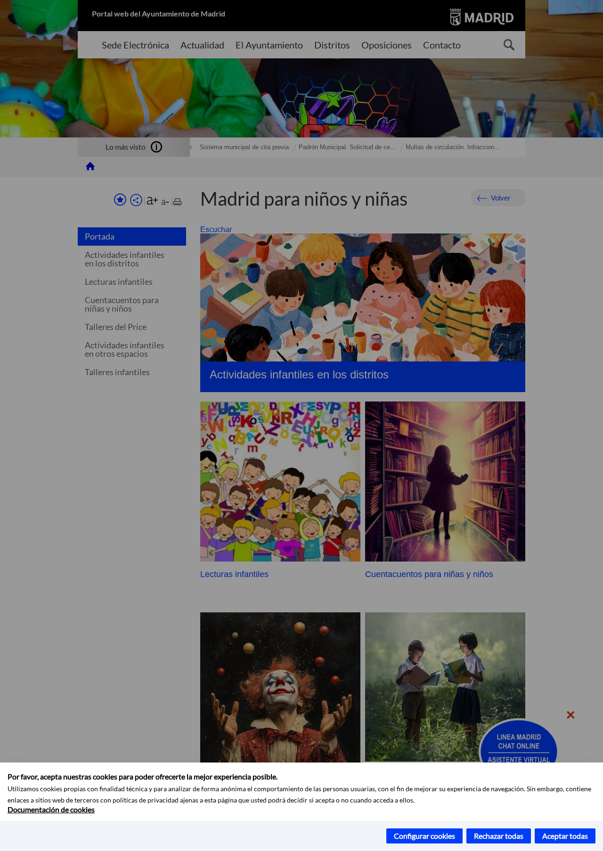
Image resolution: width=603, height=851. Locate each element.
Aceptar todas (565, 835)
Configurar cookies (424, 835)
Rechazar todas (498, 835)
